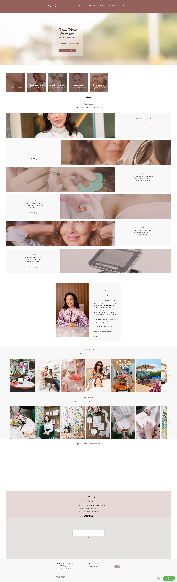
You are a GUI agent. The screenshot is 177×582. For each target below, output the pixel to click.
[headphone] (59, 577)
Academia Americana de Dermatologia (103, 309)
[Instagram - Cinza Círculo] (57, 577)
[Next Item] (169, 375)
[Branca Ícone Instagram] (123, 6)
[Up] (158, 578)
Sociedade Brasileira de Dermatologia (102, 307)
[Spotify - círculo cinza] (62, 577)
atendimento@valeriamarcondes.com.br (88, 508)
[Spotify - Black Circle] (89, 516)
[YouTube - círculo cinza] (64, 577)
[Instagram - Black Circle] (85, 516)
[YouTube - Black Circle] (92, 516)
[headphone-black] (87, 516)
